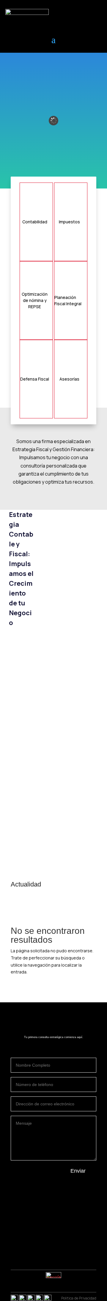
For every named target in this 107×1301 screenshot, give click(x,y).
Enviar (78, 1171)
